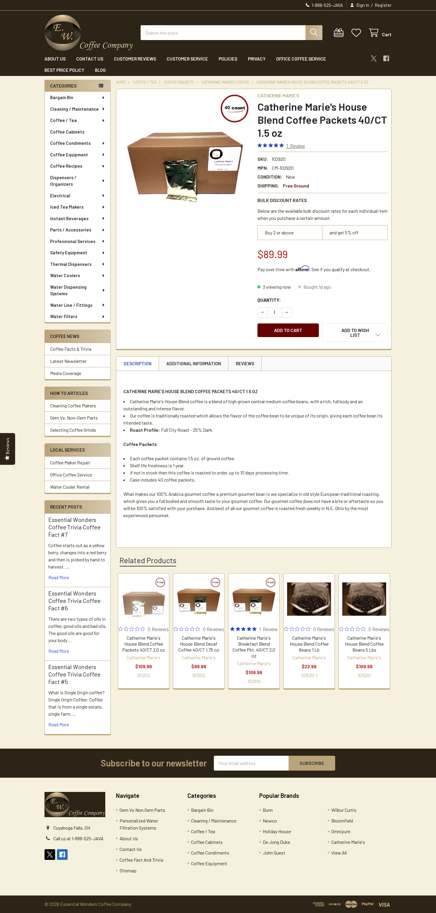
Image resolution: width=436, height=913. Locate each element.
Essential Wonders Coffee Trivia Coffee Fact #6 (74, 601)
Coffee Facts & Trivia (70, 349)
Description (138, 363)
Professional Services (73, 241)
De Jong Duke (276, 842)
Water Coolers (65, 275)
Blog (100, 70)
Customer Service (187, 58)
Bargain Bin (61, 97)
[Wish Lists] (358, 32)
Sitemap (128, 870)
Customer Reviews (135, 58)
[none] (185, 158)
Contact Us (89, 58)
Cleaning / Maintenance (74, 109)
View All (339, 852)
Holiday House (277, 831)
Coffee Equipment (69, 154)
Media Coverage (65, 373)
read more (58, 577)
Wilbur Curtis (344, 810)
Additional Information (193, 363)
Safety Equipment (68, 252)
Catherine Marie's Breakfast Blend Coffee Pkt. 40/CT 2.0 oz (254, 646)
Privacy (256, 58)
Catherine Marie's (348, 842)
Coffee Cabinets (67, 131)
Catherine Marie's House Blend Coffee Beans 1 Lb (309, 643)
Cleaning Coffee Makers (73, 405)
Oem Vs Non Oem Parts (142, 810)
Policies (228, 58)
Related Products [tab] (148, 560)
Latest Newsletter (68, 361)
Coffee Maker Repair (70, 462)
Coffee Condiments (70, 143)
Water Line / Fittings (71, 305)
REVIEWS (245, 363)
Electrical (60, 195)
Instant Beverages (69, 218)
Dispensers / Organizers (63, 181)
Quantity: (269, 300)
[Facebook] (386, 58)
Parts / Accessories (70, 229)
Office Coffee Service (301, 58)
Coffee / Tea (63, 120)
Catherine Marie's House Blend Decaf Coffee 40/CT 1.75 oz (198, 643)
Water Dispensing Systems (68, 290)
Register (383, 5)
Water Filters (63, 316)
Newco (270, 820)
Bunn (268, 810)
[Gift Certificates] (340, 32)
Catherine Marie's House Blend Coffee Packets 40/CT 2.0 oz (143, 643)
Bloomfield (342, 820)
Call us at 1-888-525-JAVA (78, 838)
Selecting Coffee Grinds (73, 430)
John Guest (274, 852)
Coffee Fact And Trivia (141, 860)
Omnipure (340, 831)
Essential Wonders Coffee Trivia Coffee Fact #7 (74, 527)
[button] (355, 332)
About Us (55, 58)
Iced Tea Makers (67, 206)
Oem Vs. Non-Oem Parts (74, 417)
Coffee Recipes (66, 166)
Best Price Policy (64, 70)
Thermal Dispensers (71, 264)
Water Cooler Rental (69, 487)
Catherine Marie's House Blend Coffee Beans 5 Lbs (364, 643)
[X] (373, 58)
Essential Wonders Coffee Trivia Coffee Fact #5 (74, 674)
